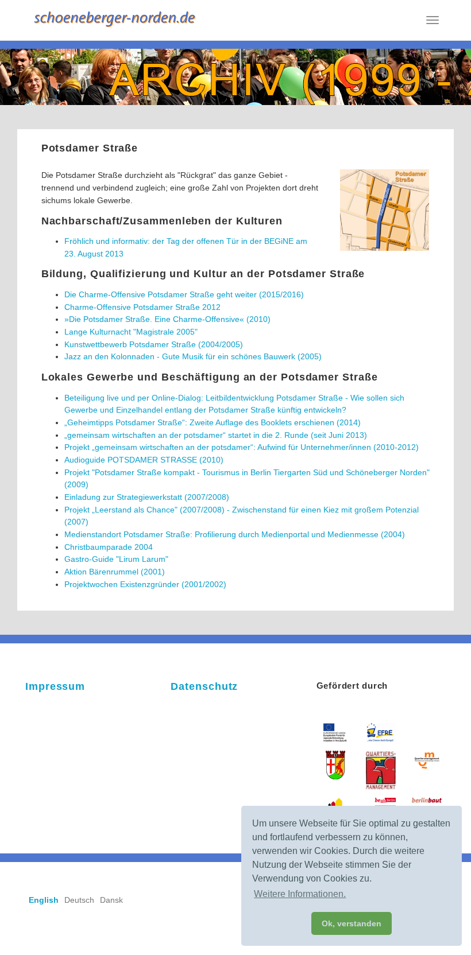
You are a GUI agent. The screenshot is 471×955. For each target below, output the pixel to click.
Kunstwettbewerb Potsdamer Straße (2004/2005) (153, 344)
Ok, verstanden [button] (351, 923)
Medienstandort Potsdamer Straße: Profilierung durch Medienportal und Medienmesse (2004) (234, 534)
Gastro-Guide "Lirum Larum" (116, 559)
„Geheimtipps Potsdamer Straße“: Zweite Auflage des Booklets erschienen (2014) (212, 422)
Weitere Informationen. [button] (300, 894)
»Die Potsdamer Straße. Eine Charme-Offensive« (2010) (167, 319)
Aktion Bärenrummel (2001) (114, 571)
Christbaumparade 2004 (108, 547)
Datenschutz (204, 686)
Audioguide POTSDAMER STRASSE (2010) (143, 459)
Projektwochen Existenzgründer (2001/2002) (145, 584)
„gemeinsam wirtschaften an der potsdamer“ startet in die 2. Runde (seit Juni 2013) (215, 435)
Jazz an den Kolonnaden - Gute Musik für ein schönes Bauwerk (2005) (193, 356)
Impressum (55, 686)
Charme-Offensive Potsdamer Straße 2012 (142, 307)
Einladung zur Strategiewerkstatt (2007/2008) (146, 497)
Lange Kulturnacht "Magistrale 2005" (131, 331)
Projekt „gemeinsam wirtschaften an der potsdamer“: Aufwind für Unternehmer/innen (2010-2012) (241, 447)
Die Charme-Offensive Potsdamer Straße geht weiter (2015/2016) (184, 294)
